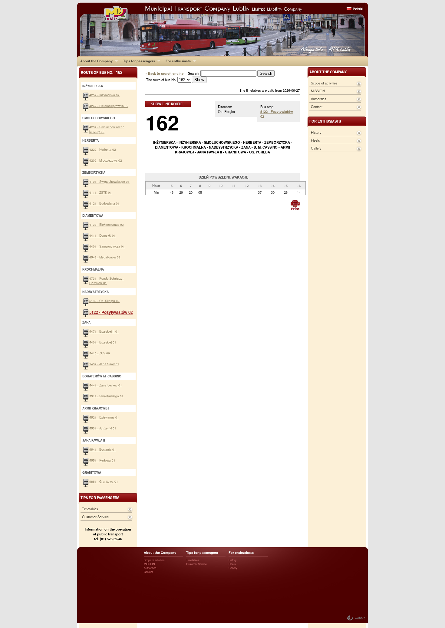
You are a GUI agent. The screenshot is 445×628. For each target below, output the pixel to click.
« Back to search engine (164, 73)
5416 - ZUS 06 (99, 353)
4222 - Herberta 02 (102, 149)
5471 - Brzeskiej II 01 (104, 331)
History (316, 132)
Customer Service (95, 516)
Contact (316, 106)
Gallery (316, 148)
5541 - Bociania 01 (102, 449)
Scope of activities (324, 83)
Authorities (318, 98)
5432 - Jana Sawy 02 (104, 364)
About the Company (95, 60)
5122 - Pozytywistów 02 (111, 312)
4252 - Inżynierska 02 (104, 95)
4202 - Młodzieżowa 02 (105, 160)
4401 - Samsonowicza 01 (107, 246)
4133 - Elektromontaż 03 (106, 224)
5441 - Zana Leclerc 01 (105, 385)
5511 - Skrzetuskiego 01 (106, 396)
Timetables (90, 508)
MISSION (318, 90)
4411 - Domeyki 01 (102, 235)
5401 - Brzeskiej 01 (102, 342)
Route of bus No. (101, 72)
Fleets (315, 140)
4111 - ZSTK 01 (100, 192)
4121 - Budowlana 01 (104, 203)
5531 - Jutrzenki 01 (102, 428)
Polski (358, 9)
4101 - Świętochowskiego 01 (109, 181)
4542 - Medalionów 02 (104, 257)
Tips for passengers (137, 60)
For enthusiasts (177, 60)
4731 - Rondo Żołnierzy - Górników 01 (106, 280)
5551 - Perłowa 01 (102, 460)
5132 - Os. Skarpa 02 (104, 300)
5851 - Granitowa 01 (103, 481)
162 (162, 122)
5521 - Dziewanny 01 (104, 417)
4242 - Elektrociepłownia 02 (108, 106)
